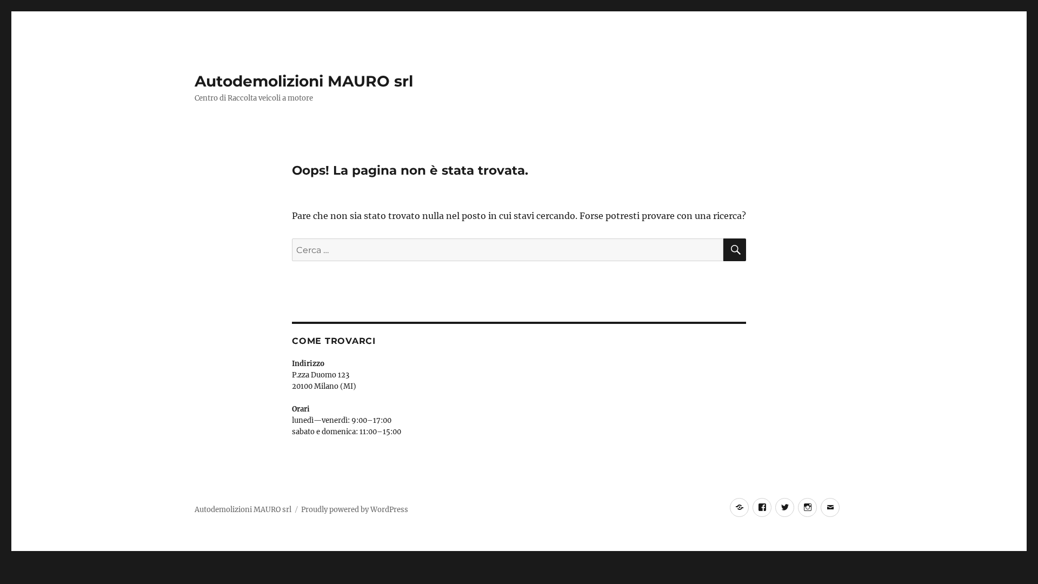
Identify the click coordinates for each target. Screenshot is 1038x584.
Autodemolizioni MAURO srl (304, 81)
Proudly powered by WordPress (354, 509)
